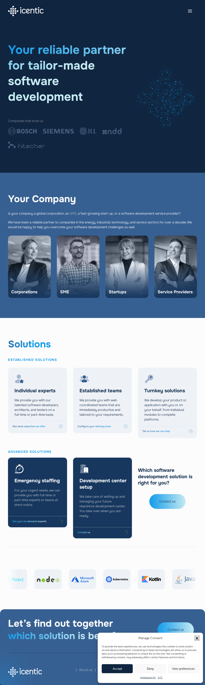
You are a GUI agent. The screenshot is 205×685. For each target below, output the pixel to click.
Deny (150, 668)
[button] (197, 638)
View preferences (183, 668)
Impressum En (148, 677)
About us (85, 670)
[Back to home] (26, 11)
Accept (117, 668)
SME (73, 213)
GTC (160, 677)
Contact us (167, 501)
